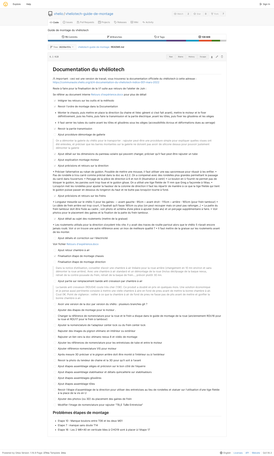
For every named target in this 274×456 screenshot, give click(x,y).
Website (256, 452)
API (247, 452)
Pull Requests (87, 22)
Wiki (136, 22)
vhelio (58, 13)
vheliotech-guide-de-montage (89, 13)
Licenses (238, 452)
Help (28, 4)
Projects (105, 22)
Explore (17, 4)
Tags (161, 37)
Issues (69, 22)
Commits (71, 37)
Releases (122, 22)
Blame (180, 57)
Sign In (266, 4)
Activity (149, 22)
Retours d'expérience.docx (107, 94)
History (192, 57)
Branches (116, 37)
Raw (171, 57)
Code (56, 22)
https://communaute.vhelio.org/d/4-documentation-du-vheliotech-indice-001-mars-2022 (106, 82)
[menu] (225, 453)
